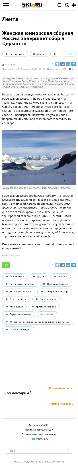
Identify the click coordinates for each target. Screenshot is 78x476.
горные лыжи (17, 54)
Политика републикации (39, 429)
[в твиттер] (57, 64)
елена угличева (48, 299)
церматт (62, 54)
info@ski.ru (42, 438)
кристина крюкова (46, 306)
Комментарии (17, 393)
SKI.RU (17, 255)
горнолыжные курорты (22, 283)
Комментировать (61, 388)
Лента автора (9, 69)
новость (48, 314)
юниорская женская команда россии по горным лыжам (39, 321)
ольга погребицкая (20, 329)
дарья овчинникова (20, 314)
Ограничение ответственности (39, 434)
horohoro (10, 64)
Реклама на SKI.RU (39, 425)
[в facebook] (62, 64)
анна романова (18, 299)
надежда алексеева (57, 283)
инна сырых (16, 306)
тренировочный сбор (56, 291)
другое (40, 54)
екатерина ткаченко (20, 291)
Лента (10, 19)
